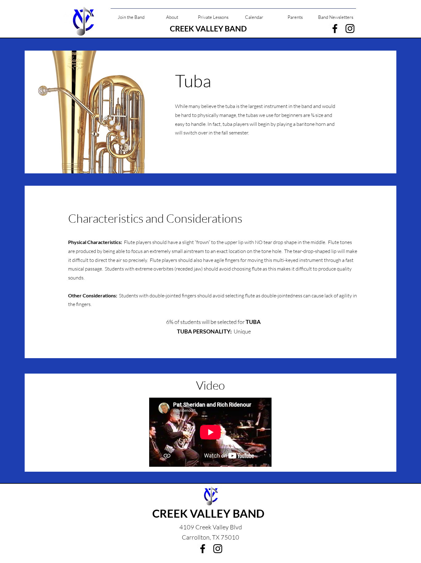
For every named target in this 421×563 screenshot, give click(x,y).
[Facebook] (335, 29)
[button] (131, 14)
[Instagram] (350, 29)
